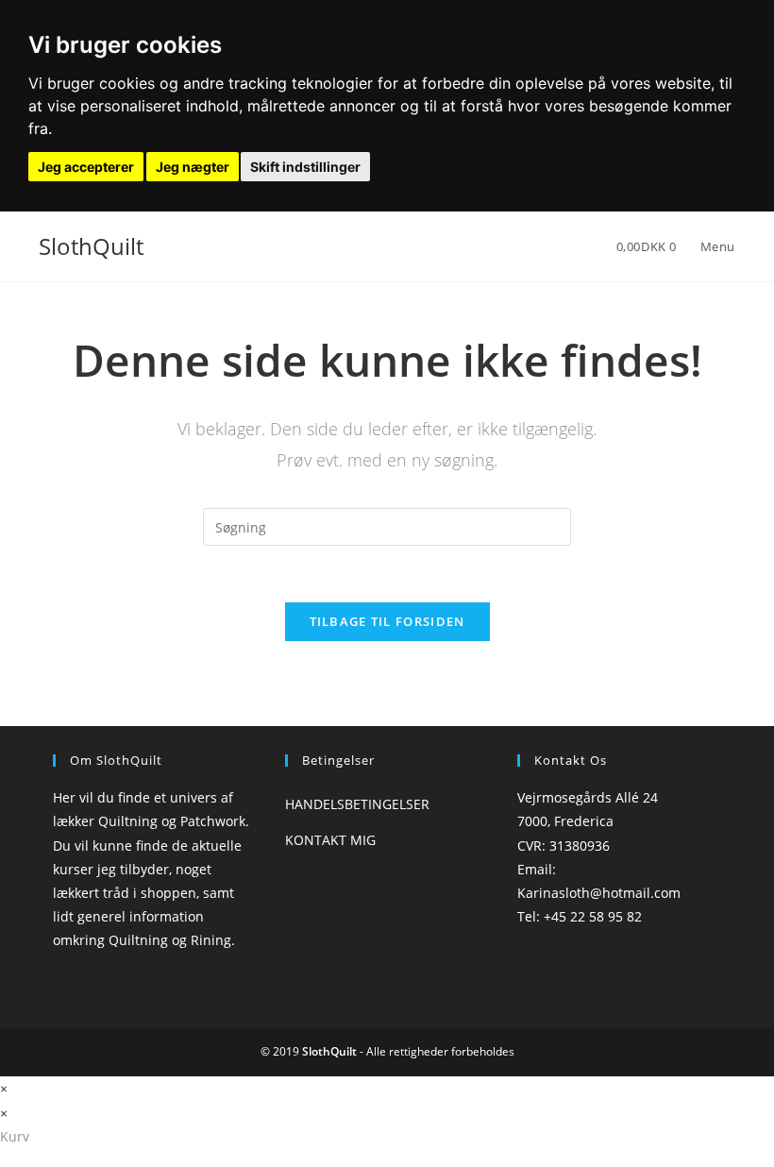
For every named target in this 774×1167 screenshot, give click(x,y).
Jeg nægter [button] (192, 167)
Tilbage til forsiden (387, 621)
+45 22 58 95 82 (593, 916)
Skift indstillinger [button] (305, 167)
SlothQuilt (91, 246)
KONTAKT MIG (330, 840)
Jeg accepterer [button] (86, 167)
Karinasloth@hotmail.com (599, 893)
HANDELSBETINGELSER (357, 804)
